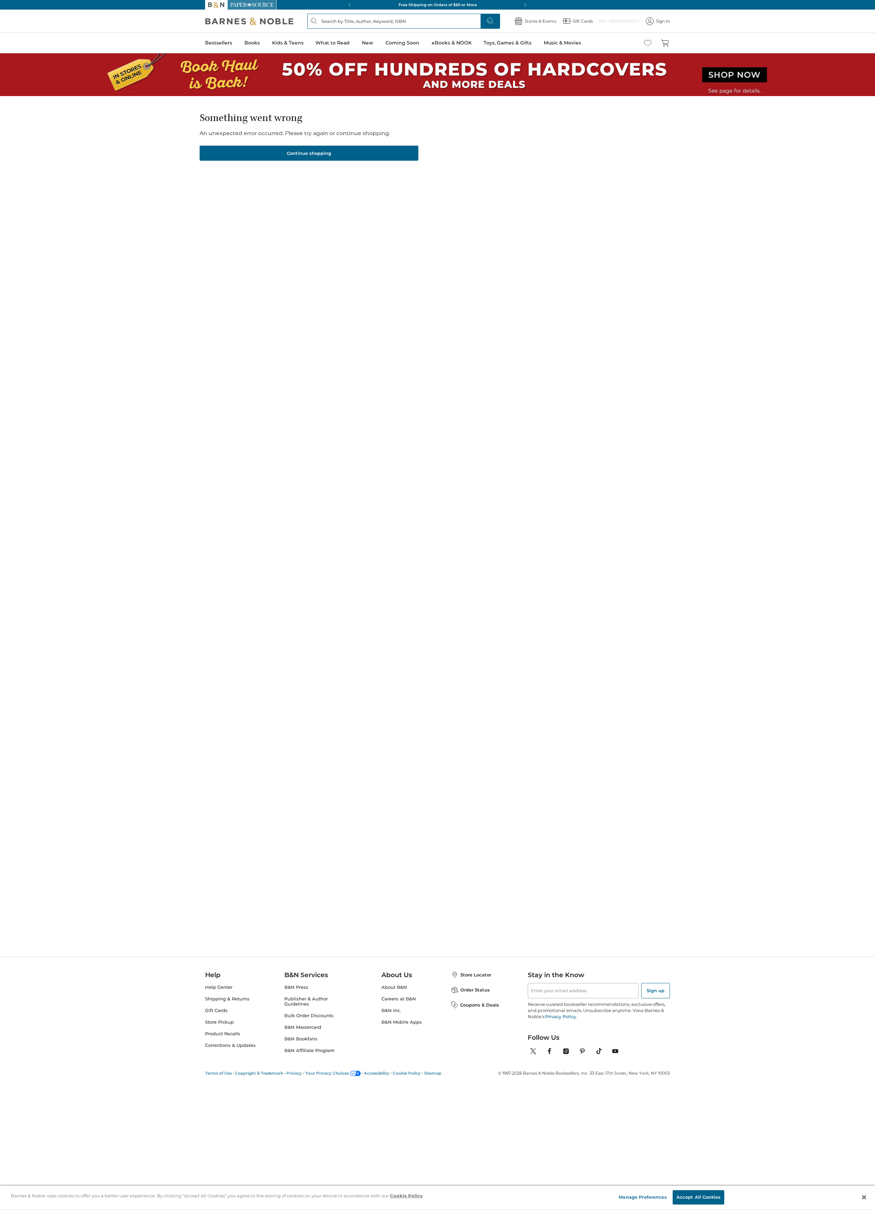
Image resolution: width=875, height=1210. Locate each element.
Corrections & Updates (230, 1045)
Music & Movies (562, 43)
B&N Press (296, 987)
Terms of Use (218, 1073)
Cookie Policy (407, 1073)
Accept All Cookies (698, 1197)
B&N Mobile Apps (401, 1022)
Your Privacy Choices (327, 1073)
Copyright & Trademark (259, 1073)
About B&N (394, 987)
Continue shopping (309, 153)
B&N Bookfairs (301, 1038)
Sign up (655, 990)
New (367, 43)
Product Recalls (222, 1033)
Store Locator (475, 975)
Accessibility (376, 1073)
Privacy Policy (560, 1016)
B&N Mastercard (302, 1027)
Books (252, 43)
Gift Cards (216, 1010)
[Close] (864, 1197)
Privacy (294, 1073)
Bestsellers (218, 43)
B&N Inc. (391, 1010)
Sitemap (432, 1073)
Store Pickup (219, 1022)
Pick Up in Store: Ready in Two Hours (437, 4)
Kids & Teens (288, 43)
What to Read (332, 43)
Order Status (475, 990)
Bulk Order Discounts (309, 1015)
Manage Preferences (643, 1197)
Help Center (218, 987)
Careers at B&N (398, 998)
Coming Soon (402, 43)
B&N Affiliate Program (309, 1050)
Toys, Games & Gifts (507, 43)
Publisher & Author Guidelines (306, 1001)
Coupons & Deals (479, 1005)
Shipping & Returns (227, 998)
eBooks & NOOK (452, 43)
